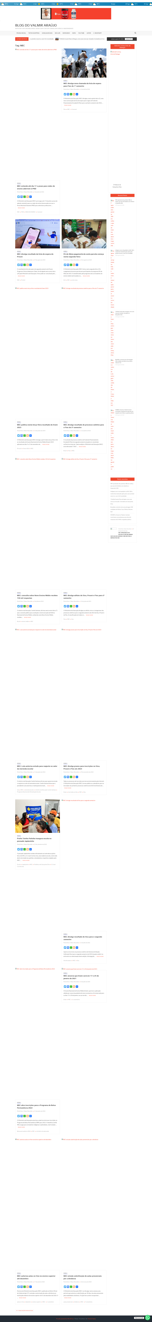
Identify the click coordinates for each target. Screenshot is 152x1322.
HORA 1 (19, 183)
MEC (18, 212)
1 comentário (50, 1302)
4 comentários (88, 1302)
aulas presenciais (68, 1302)
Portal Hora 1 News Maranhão (25, 192)
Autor (89, 33)
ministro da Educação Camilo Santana (45, 790)
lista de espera (67, 960)
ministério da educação (42, 1131)
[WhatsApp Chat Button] (147, 1317)
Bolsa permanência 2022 (24, 1131)
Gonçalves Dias (47, 33)
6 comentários (76, 999)
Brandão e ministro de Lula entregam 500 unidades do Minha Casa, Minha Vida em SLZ (101, 39)
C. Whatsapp (97, 33)
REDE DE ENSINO (30, 212)
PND (22, 212)
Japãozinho (25, 864)
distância (76, 1302)
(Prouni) (19, 448)
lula (18, 790)
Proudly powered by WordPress (65, 1318)
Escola (19, 864)
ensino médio (25, 621)
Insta (74, 33)
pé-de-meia (74, 280)
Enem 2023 (26, 448)
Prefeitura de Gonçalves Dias (42, 864)
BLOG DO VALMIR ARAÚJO (36, 25)
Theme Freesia (92, 1318)
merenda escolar (29, 790)
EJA (65, 280)
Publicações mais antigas (25, 1310)
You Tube (81, 33)
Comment (39, 212)
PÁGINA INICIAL (21, 33)
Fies (65, 109)
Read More (21, 208)
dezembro (28, 1302)
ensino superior (36, 1302)
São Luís (57, 33)
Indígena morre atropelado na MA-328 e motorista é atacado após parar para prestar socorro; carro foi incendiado (124, 252)
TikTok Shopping (33, 33)
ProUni (23, 280)
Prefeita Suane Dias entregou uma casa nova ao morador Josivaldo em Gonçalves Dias (43, 39)
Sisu (72, 619)
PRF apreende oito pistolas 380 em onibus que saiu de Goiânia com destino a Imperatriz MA (124, 201)
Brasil (65, 450)
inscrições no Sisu (73, 792)
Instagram (66, 33)
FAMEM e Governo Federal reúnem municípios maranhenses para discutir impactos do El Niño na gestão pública (124, 411)
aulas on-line (20, 1302)
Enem (65, 792)
